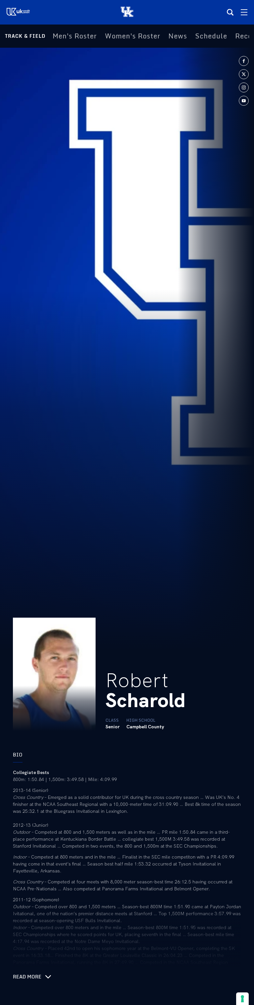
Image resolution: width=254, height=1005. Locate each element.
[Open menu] (244, 12)
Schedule (211, 36)
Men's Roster (75, 36)
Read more (27, 977)
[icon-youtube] (244, 101)
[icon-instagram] (244, 87)
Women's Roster (132, 36)
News (177, 36)
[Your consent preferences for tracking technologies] (242, 998)
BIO (17, 754)
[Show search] (230, 12)
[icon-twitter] (244, 74)
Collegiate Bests (31, 772)
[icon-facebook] (244, 61)
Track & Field (25, 36)
